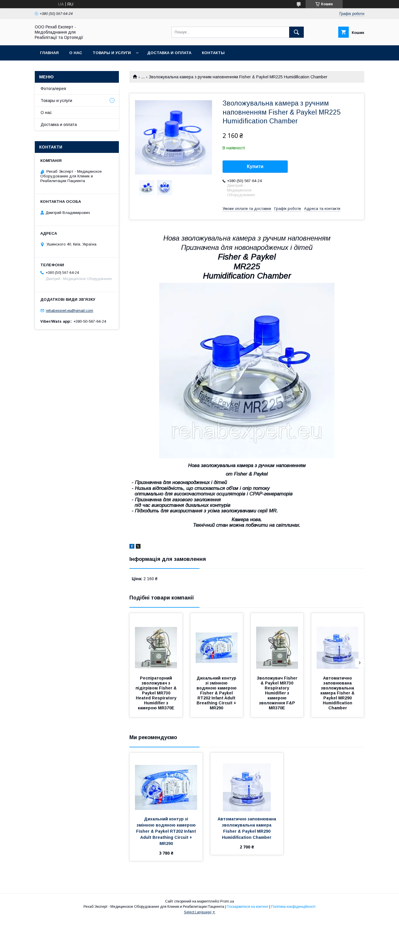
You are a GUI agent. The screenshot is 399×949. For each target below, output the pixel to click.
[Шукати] (296, 32)
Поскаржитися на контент (247, 907)
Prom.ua (227, 901)
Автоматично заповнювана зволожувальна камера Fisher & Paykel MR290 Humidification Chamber (338, 693)
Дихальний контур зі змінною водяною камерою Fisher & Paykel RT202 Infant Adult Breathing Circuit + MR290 (217, 693)
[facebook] (131, 547)
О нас (75, 53)
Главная (49, 53)
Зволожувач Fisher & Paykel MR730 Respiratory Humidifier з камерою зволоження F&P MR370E (278, 693)
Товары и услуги (112, 53)
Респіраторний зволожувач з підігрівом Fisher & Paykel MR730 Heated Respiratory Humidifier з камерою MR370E (157, 693)
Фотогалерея (53, 88)
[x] (138, 547)
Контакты (213, 53)
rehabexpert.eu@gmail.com (69, 310)
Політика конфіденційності (293, 907)
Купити (255, 166)
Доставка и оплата (169, 53)
